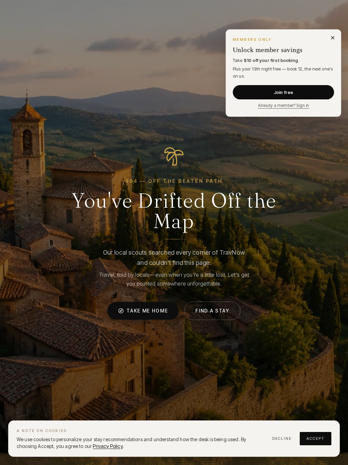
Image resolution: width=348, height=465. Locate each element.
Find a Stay (212, 311)
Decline (282, 438)
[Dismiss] (332, 38)
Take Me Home (147, 311)
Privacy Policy (107, 446)
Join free (283, 92)
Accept (316, 438)
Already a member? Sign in (283, 105)
